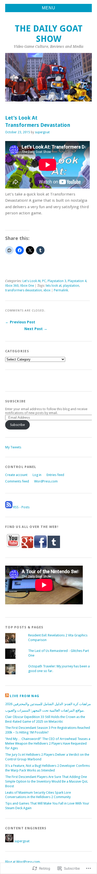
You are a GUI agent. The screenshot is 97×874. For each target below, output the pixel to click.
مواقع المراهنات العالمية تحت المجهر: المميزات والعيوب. (44, 710)
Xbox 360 (12, 285)
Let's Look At (32, 281)
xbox (46, 290)
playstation (71, 285)
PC (44, 281)
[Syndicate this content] (7, 696)
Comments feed (17, 481)
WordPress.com (46, 481)
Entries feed (55, 475)
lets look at (54, 285)
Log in (37, 475)
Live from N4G (24, 696)
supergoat (42, 132)
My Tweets (13, 447)
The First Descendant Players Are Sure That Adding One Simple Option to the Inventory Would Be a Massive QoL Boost (46, 781)
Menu (48, 8)
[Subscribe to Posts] (8, 507)
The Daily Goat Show (49, 34)
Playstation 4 (77, 281)
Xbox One (27, 285)
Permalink (61, 290)
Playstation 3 (57, 281)
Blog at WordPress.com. (23, 862)
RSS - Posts (21, 507)
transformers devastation (23, 290)
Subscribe (15, 401)
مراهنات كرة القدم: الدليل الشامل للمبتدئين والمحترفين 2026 (48, 704)
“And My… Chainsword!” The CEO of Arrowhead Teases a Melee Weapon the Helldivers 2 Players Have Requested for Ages (47, 743)
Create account (16, 475)
